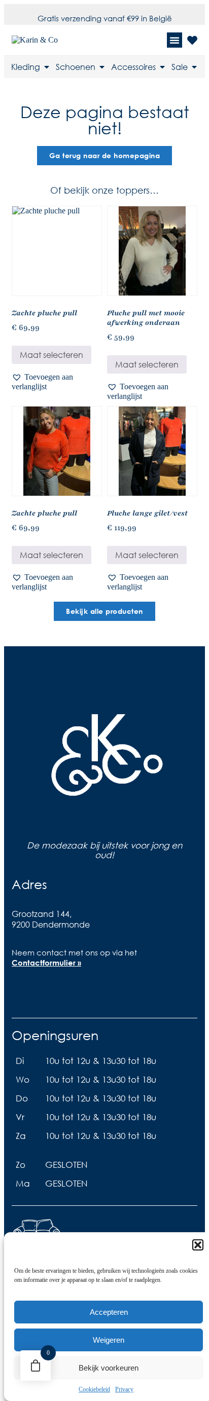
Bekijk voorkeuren (108, 1367)
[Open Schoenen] (102, 67)
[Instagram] (56, 990)
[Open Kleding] (47, 67)
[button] (198, 1245)
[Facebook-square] (24, 990)
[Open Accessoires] (162, 67)
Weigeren (108, 1340)
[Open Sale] (194, 67)
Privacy (124, 1389)
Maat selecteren (51, 354)
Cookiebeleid (94, 1389)
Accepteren (109, 1312)
